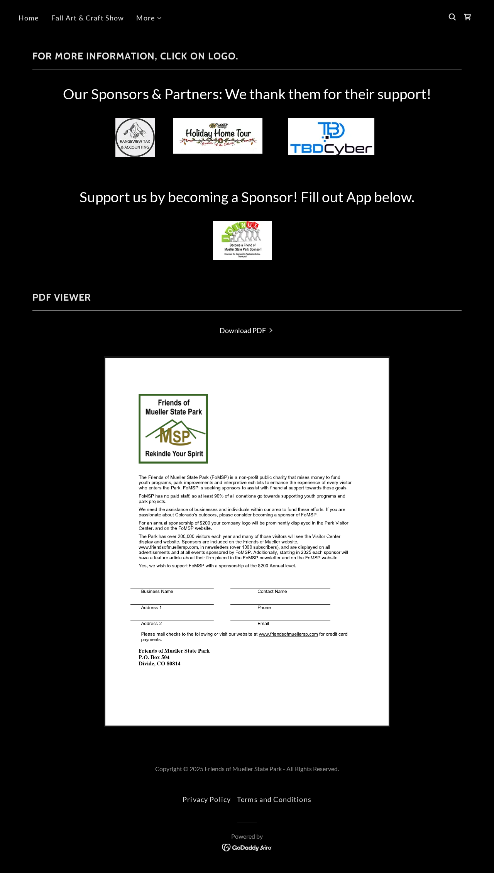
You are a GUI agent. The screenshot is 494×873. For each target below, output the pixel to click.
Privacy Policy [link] (207, 799)
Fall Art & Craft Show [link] (87, 18)
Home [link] (29, 18)
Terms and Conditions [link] (274, 799)
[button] (149, 19)
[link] (247, 330)
